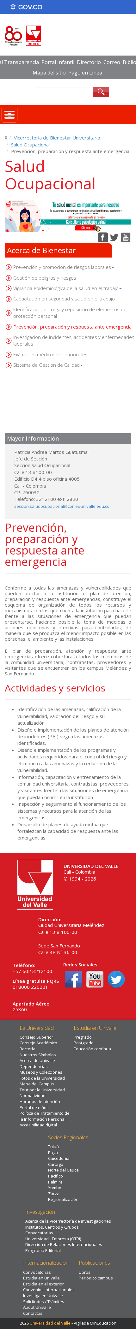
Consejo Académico (38, 1043)
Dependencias (34, 1066)
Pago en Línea (85, 72)
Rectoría (27, 1049)
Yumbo (54, 1187)
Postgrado (84, 1043)
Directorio (89, 62)
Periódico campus (96, 1278)
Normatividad (33, 1095)
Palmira (55, 1182)
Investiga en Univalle (43, 1295)
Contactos (32, 1313)
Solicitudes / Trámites (43, 1301)
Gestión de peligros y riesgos (44, 278)
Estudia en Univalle (41, 1278)
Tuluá (53, 1146)
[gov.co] (26, 7)
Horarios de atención (40, 1101)
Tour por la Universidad (42, 1090)
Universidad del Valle (50, 1323)
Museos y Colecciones (41, 1072)
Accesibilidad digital (38, 1125)
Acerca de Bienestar (41, 250)
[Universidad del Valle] (35, 884)
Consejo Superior (36, 1037)
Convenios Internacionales (49, 1289)
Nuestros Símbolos (38, 1055)
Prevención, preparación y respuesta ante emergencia (72, 326)
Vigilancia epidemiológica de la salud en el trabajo (66, 288)
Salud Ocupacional (30, 144)
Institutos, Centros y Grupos (52, 1227)
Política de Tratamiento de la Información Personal (45, 1116)
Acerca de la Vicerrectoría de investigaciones (68, 1221)
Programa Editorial (43, 1250)
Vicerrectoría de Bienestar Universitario (57, 137)
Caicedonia (59, 1158)
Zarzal (54, 1193)
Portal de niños (34, 1107)
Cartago (55, 1164)
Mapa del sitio (49, 72)
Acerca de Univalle (37, 1060)
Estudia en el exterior (43, 1284)
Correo (111, 62)
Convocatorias (39, 1233)
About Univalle (37, 1307)
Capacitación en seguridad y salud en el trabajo (64, 298)
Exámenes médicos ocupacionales (50, 354)
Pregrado (83, 1037)
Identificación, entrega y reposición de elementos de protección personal (70, 312)
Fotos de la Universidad (42, 1078)
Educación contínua (92, 1049)
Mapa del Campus (37, 1084)
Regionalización (63, 1199)
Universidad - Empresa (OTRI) (53, 1239)
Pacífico (55, 1176)
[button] (68, 216)
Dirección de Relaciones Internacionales (63, 1244)
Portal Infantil (57, 62)
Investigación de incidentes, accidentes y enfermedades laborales (73, 340)
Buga (53, 1152)
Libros (84, 1272)
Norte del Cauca (63, 1170)
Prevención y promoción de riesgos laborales (62, 267)
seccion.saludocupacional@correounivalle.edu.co (61, 506)
